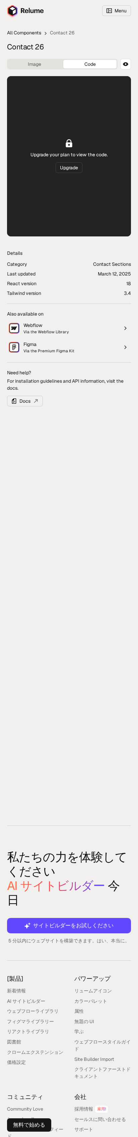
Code (90, 64)
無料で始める (29, 1124)
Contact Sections (112, 264)
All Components (24, 33)
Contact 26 (62, 33)
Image (34, 64)
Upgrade (69, 168)
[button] (116, 10)
